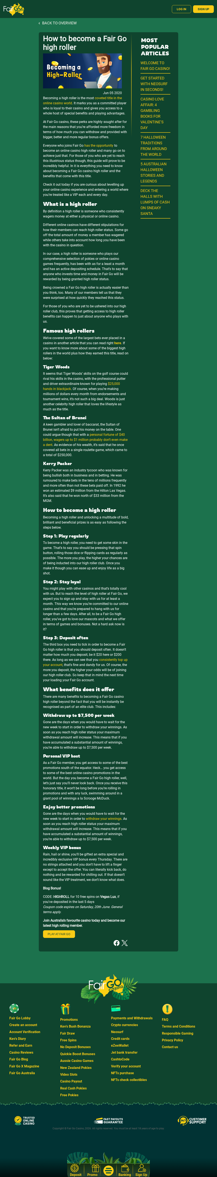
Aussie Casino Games (76, 1061)
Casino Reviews (21, 1052)
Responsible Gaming (177, 1033)
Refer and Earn (20, 1045)
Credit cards (120, 1039)
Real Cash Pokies (73, 1088)
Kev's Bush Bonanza (75, 1026)
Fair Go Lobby (20, 1018)
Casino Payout (71, 1081)
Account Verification (24, 1032)
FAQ (165, 1020)
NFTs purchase (122, 1073)
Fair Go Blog (18, 1059)
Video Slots (68, 1075)
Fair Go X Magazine (24, 1066)
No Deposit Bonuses (75, 1047)
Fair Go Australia (22, 1073)
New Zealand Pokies (76, 1068)
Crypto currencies (124, 1025)
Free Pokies (69, 1095)
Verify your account (126, 1066)
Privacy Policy (172, 1040)
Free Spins (68, 1040)
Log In (181, 9)
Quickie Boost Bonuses (77, 1054)
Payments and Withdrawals (132, 1018)
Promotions (69, 1020)
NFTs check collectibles (129, 1080)
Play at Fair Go (59, 934)
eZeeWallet (119, 1045)
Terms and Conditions (178, 1026)
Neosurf (117, 1032)
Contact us (170, 1047)
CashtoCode (120, 1059)
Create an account (23, 1025)
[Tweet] (125, 943)
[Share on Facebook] (117, 943)
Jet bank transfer (124, 1052)
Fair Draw (67, 1033)
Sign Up (203, 9)
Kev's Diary (17, 1039)
